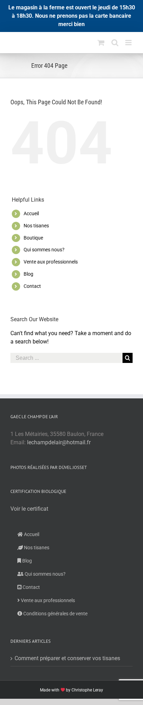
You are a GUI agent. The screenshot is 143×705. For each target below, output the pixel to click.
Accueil (31, 213)
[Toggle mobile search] (114, 42)
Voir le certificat (29, 508)
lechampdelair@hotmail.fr (59, 442)
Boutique (33, 238)
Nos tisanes (36, 225)
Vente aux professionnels (51, 262)
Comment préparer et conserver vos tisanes (67, 658)
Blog (28, 274)
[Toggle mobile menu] (129, 42)
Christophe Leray (87, 690)
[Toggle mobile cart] (101, 42)
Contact (32, 286)
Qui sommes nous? (44, 249)
